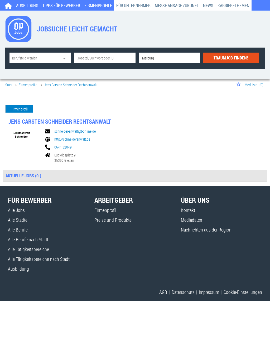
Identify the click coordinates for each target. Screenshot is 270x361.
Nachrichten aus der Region (206, 229)
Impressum (209, 292)
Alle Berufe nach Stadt (28, 239)
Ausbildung (27, 5)
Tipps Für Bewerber (61, 5)
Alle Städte (17, 220)
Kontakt (188, 210)
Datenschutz (183, 292)
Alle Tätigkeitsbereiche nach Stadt (39, 259)
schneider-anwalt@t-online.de (75, 131)
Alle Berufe (18, 229)
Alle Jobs (16, 210)
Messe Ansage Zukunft (177, 5)
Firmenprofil (19, 109)
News (208, 5)
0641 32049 (63, 147)
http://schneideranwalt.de (72, 139)
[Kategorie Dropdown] (65, 58)
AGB (163, 292)
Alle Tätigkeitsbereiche (28, 249)
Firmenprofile (98, 5)
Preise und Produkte (113, 220)
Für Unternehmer (133, 5)
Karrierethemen (233, 5)
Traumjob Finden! (231, 58)
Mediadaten (191, 220)
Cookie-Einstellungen (243, 292)
